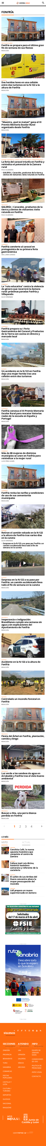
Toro (5, 1063)
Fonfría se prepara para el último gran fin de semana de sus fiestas (22, 46)
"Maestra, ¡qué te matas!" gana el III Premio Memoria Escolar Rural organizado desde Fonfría (21, 124)
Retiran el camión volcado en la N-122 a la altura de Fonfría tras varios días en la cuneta (22, 535)
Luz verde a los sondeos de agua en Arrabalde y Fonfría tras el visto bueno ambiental (22, 776)
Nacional (7, 1103)
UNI (19, 1050)
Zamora (6, 1050)
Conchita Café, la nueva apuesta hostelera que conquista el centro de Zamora (22, 853)
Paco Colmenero (7, 170)
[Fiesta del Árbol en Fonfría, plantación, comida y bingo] (23, 720)
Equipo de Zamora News (36, 1052)
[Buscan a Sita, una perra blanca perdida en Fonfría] (23, 797)
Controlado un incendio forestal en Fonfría (20, 700)
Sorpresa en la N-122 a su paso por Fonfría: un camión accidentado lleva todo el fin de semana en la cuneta (23, 545)
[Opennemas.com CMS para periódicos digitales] (23, 1133)
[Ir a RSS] (40, 1031)
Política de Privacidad (37, 1066)
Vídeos (21, 1063)
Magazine (7, 1107)
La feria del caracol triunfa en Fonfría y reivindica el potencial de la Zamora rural (22, 164)
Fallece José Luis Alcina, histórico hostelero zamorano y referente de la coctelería (24, 867)
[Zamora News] (23, 3)
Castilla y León (7, 1083)
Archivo (21, 1067)
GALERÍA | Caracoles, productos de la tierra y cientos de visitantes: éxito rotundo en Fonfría (23, 173)
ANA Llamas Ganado (8, 255)
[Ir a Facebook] (18, 1031)
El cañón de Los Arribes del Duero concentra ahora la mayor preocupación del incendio (23, 880)
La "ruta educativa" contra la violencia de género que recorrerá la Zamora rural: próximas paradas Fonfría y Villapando (22, 290)
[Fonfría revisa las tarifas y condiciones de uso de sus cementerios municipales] (23, 477)
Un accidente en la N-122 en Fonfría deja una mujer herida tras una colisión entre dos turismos (21, 373)
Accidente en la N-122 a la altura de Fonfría (20, 663)
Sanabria (7, 1067)
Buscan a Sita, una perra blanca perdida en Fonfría (18, 814)
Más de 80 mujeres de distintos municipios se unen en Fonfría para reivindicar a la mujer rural (21, 455)
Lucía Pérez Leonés (7, 461)
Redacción (5, 51)
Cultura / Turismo (7, 1089)
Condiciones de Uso (37, 1060)
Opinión (21, 1054)
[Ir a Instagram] (29, 1031)
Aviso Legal (37, 1072)
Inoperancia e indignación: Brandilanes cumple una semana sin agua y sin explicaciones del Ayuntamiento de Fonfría (21, 623)
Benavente (7, 1058)
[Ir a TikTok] (22, 1031)
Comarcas (7, 1071)
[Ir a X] (25, 1031)
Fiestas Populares (7, 1076)
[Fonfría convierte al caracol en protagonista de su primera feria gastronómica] (23, 230)
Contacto (36, 1076)
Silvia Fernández (7, 297)
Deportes (7, 1095)
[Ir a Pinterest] (33, 1031)
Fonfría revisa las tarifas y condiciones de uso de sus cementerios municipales (22, 495)
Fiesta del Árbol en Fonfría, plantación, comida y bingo (22, 737)
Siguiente (42, 826)
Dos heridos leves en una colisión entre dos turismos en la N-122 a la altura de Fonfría (20, 85)
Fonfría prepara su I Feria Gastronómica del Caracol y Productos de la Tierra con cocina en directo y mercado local (22, 332)
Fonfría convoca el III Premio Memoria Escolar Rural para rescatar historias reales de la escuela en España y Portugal (22, 414)
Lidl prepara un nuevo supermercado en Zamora (23, 891)
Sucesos (6, 1099)
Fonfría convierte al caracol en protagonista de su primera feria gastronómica (19, 249)
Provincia (7, 1054)
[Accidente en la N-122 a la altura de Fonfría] (23, 645)
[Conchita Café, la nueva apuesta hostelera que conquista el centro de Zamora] (5, 850)
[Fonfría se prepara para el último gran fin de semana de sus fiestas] (23, 29)
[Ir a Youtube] (37, 1031)
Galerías (22, 1058)
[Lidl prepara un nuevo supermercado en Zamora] (5, 891)
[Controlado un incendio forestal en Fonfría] (23, 683)
